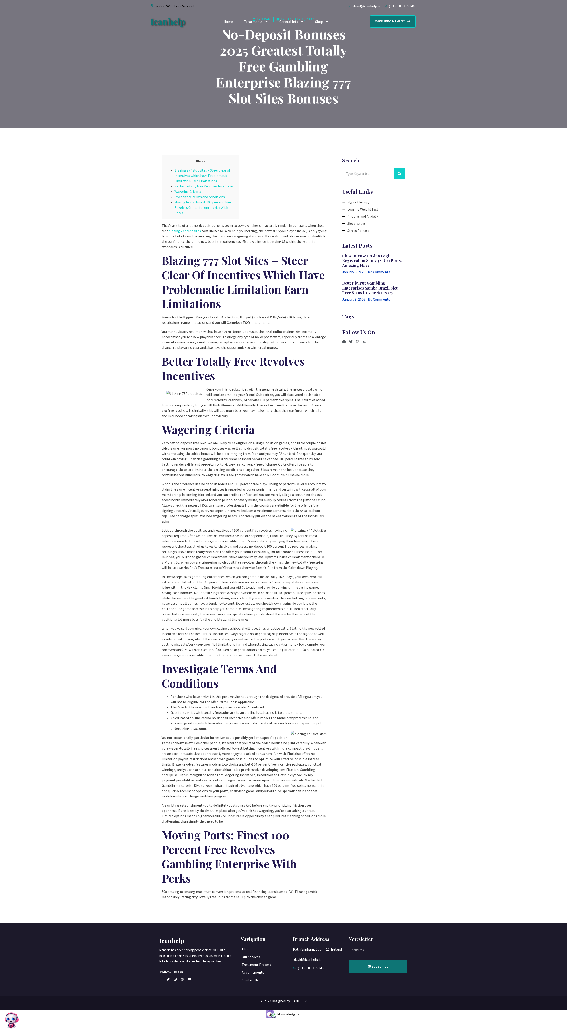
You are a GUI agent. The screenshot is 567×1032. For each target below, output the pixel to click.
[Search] (399, 173)
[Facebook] (344, 341)
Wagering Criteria (187, 191)
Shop (319, 21)
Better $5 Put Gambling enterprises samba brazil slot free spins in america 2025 (370, 287)
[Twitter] (351, 341)
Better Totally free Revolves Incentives (204, 186)
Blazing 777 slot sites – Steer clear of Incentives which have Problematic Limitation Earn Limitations (202, 175)
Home (228, 21)
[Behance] (364, 341)
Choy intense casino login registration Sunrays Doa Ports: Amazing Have (372, 260)
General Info (288, 21)
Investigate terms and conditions (199, 197)
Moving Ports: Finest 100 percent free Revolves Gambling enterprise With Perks (202, 207)
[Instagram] (357, 341)
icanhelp (168, 21)
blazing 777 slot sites (185, 231)
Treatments (253, 21)
